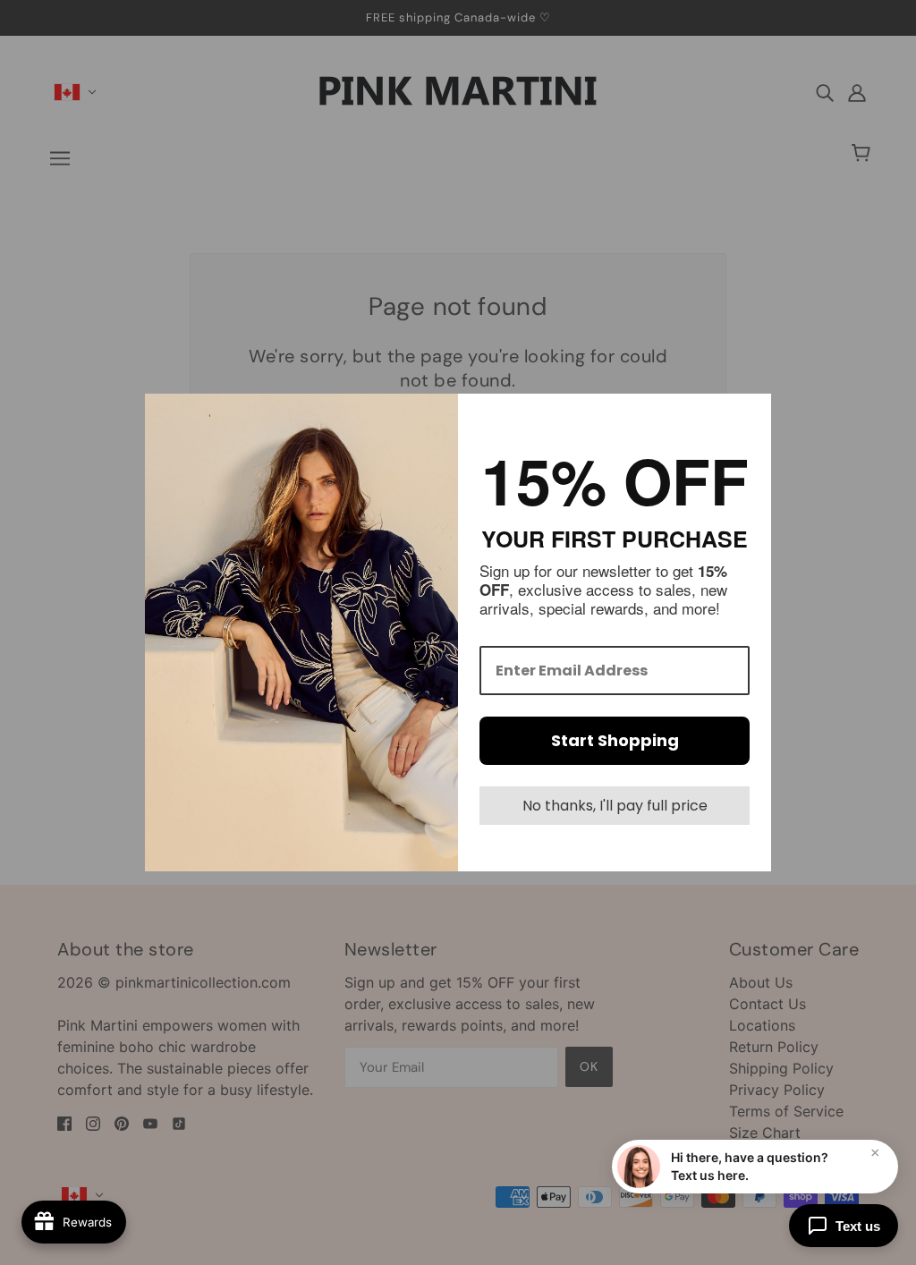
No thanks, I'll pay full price (615, 805)
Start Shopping (615, 740)
